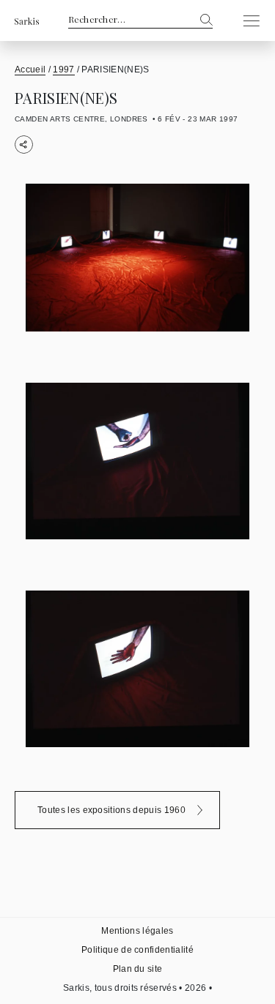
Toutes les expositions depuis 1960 (111, 810)
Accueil (30, 69)
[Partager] (24, 144)
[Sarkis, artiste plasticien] (27, 21)
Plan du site (138, 969)
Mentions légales (137, 931)
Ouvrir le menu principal (247, 20)
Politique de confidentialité (137, 950)
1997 (63, 69)
